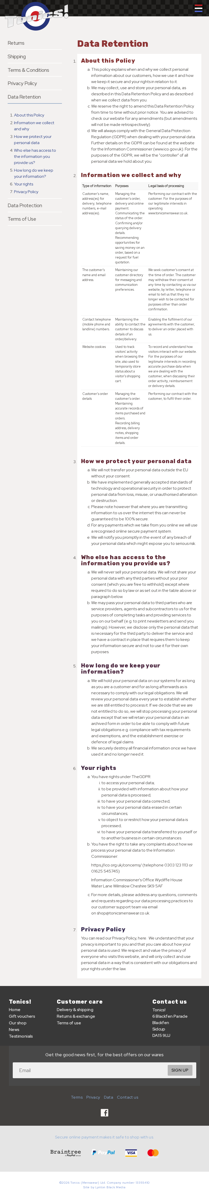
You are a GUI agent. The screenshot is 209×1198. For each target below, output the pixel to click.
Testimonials (21, 1036)
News (14, 1029)
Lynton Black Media (110, 1187)
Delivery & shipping (75, 1009)
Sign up (180, 1070)
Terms (77, 1097)
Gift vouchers (22, 1016)
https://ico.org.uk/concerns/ (116, 865)
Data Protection (25, 205)
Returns (16, 43)
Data (108, 1097)
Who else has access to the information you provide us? (35, 156)
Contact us (169, 1002)
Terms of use (69, 1023)
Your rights (23, 184)
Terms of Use (22, 219)
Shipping (17, 56)
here (142, 938)
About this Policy (29, 115)
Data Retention (24, 96)
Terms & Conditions (28, 70)
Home (15, 1009)
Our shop (18, 1023)
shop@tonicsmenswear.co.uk (123, 913)
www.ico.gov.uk (168, 149)
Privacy (93, 1097)
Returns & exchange (76, 1016)
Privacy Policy (22, 83)
